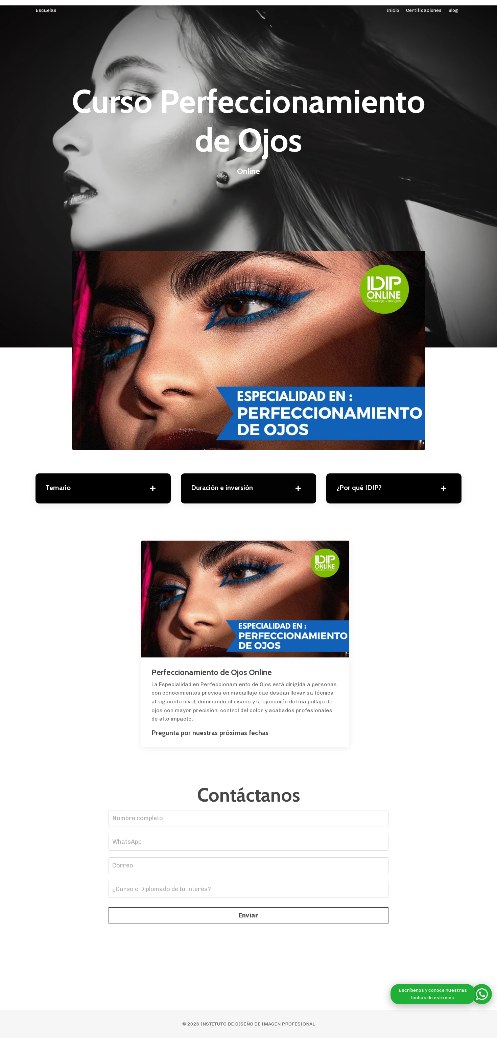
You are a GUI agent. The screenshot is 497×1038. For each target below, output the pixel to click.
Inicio (392, 10)
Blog (453, 10)
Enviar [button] (249, 915)
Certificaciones (424, 10)
